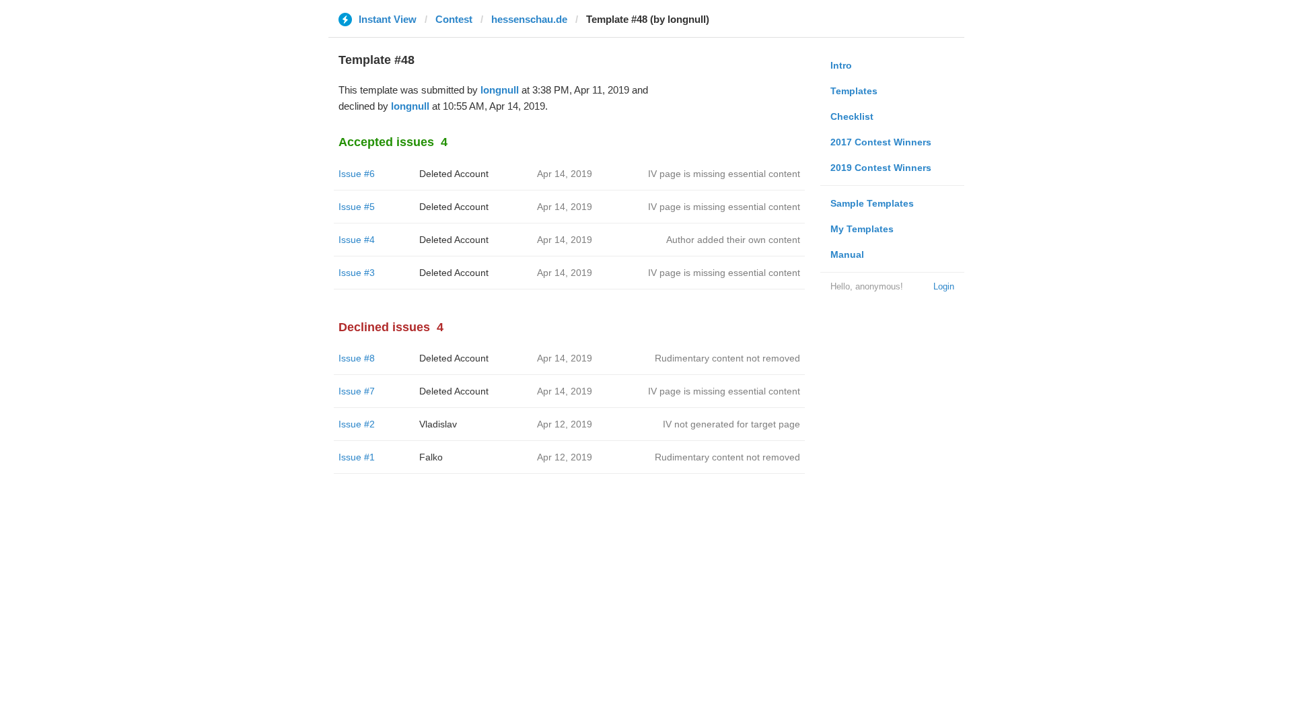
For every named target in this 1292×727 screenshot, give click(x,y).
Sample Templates (872, 203)
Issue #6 (356, 173)
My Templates (862, 228)
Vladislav (438, 424)
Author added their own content (733, 239)
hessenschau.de (529, 19)
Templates (853, 90)
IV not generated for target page (731, 424)
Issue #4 (356, 239)
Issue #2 (356, 424)
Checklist (851, 116)
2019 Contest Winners (880, 167)
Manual (847, 254)
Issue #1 (356, 457)
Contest (453, 19)
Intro (841, 65)
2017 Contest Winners (880, 142)
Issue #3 (356, 272)
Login (943, 286)
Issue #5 (356, 206)
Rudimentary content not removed (727, 358)
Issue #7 (356, 391)
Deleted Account (454, 173)
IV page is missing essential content (724, 173)
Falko (431, 457)
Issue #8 (356, 358)
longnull (499, 90)
